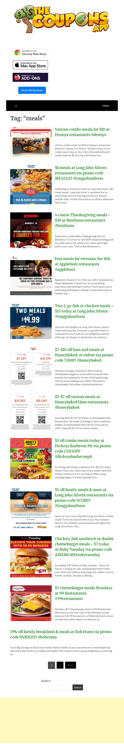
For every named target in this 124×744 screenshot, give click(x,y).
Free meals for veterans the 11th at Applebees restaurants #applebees (82, 264)
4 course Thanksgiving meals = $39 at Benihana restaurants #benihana (82, 220)
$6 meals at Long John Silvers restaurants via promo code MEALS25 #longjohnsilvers (81, 173)
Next (70, 665)
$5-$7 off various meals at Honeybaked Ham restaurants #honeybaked (81, 402)
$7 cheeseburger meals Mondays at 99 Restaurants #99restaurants (83, 593)
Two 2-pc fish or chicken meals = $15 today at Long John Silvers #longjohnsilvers (84, 311)
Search (46, 680)
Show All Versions (32, 90)
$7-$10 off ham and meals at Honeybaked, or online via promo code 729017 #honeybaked (84, 355)
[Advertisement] (62, 720)
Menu (106, 105)
